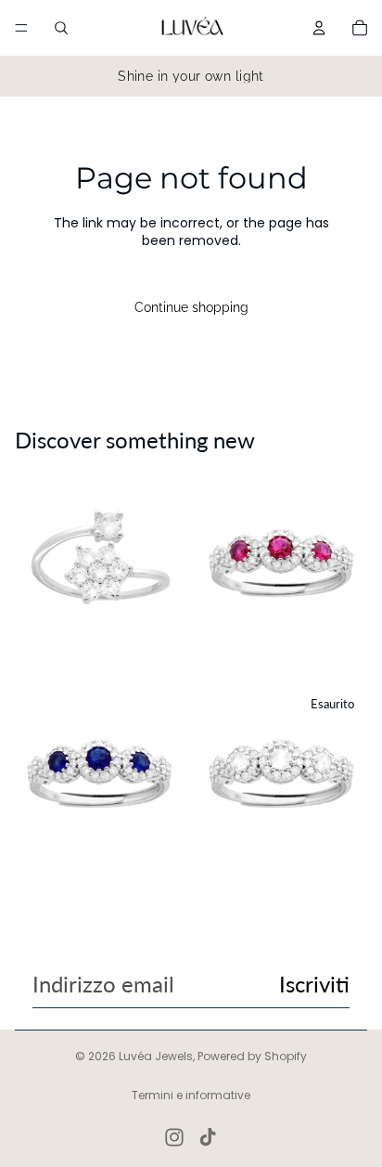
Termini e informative (191, 1095)
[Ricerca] (61, 27)
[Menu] (21, 27)
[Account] (319, 27)
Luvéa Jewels (156, 1056)
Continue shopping (191, 307)
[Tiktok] (208, 1137)
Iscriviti (314, 983)
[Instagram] (174, 1137)
